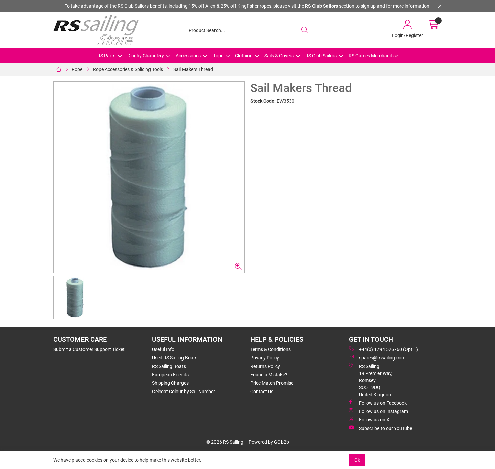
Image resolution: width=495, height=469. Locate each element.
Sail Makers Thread (193, 69)
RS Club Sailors (321, 55)
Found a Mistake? (268, 374)
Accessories (188, 55)
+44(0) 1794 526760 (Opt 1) (388, 349)
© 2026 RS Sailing (224, 442)
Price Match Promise (271, 383)
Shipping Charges (170, 383)
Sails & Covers (279, 55)
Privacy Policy (264, 358)
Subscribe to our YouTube (385, 428)
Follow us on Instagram (383, 411)
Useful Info (163, 349)
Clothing (244, 55)
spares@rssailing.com (382, 358)
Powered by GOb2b (269, 442)
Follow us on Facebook (383, 403)
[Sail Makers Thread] (149, 177)
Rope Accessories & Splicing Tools (128, 69)
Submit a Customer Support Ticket (89, 349)
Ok (357, 460)
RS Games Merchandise (373, 55)
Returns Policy (265, 366)
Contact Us (261, 391)
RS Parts (106, 55)
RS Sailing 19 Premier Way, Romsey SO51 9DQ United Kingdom (375, 380)
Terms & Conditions (270, 349)
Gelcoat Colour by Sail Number (183, 391)
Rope (217, 55)
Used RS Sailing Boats (174, 358)
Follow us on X (374, 420)
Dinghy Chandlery (145, 55)
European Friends (170, 374)
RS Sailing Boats (169, 366)
